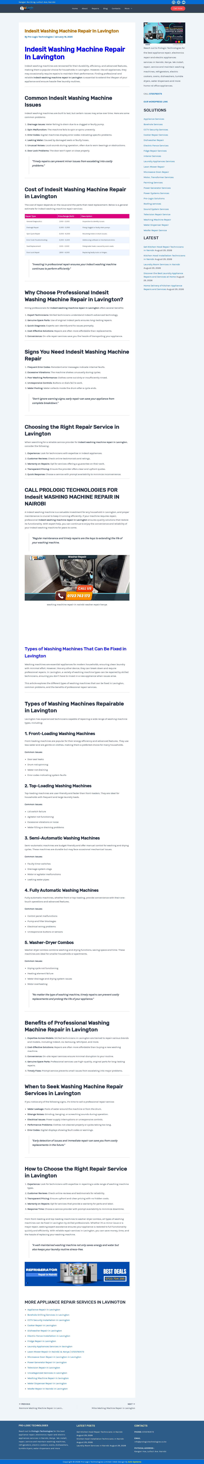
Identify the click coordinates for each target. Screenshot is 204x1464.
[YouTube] (183, 2)
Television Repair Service (157, 214)
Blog (105, 8)
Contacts (116, 8)
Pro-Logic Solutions (154, 198)
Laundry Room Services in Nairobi (162, 264)
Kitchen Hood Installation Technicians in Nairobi (100, 1439)
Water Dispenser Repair (156, 224)
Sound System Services (156, 209)
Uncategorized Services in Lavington (47, 1372)
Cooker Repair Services (156, 134)
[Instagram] (178, 2)
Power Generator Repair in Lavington (47, 1362)
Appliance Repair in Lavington (43, 1309)
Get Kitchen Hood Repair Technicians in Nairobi (100, 1432)
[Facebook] (173, 2)
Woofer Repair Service (155, 230)
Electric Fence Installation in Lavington (48, 1335)
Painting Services (153, 182)
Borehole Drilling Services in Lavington (48, 1314)
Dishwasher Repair (154, 140)
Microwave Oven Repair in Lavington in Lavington (54, 1357)
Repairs (95, 8)
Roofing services (152, 203)
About (85, 8)
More (127, 8)
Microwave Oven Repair (156, 172)
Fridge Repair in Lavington (41, 1341)
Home (75, 8)
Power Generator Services (157, 187)
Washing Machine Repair (157, 219)
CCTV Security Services (156, 129)
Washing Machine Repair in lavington (48, 1378)
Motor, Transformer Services (159, 177)
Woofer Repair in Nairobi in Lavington (47, 1388)
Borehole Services (153, 124)
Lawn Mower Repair (154, 166)
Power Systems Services (156, 193)
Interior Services (152, 156)
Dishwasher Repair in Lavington (44, 1330)
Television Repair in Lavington (43, 1367)
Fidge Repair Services (155, 150)
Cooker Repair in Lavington (42, 1325)
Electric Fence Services (156, 145)
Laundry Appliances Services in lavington (49, 1346)
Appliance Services (154, 118)
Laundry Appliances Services (159, 161)
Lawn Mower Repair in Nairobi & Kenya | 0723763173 (55, 1351)
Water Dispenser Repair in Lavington (47, 1383)
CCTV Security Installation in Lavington (48, 1320)
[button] (130, 8)
